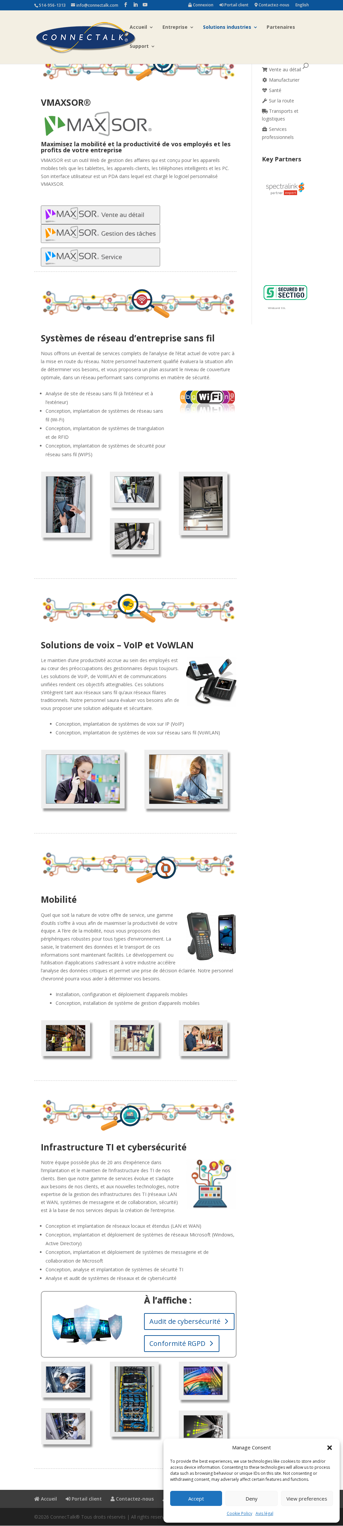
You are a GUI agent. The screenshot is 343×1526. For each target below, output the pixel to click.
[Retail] (100, 220)
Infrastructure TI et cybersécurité (114, 1147)
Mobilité (59, 899)
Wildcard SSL (277, 308)
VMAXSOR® (66, 102)
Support (139, 46)
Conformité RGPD (177, 1343)
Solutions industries (227, 27)
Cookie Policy (239, 1513)
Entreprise (175, 27)
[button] (329, 1447)
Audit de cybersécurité (184, 1321)
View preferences (306, 1498)
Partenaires (281, 27)
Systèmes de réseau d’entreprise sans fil (128, 338)
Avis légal (264, 1513)
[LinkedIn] (135, 4)
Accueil (138, 27)
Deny (252, 1498)
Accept (196, 1498)
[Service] (100, 262)
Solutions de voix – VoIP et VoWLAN (117, 645)
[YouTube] (145, 4)
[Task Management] (100, 239)
